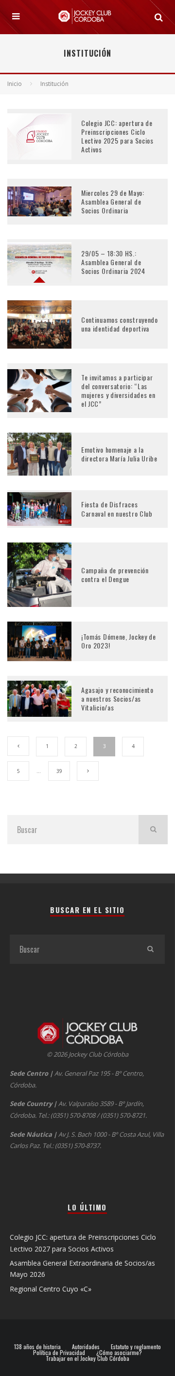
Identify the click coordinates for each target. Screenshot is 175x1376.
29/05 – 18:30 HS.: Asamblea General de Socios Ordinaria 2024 (113, 262)
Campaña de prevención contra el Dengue (115, 574)
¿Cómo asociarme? (119, 1352)
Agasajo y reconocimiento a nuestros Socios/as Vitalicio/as (117, 698)
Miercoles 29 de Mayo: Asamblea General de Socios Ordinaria (112, 201)
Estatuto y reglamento (136, 1347)
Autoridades (86, 1347)
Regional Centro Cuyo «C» (50, 1288)
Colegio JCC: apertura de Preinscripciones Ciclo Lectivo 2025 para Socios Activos (117, 136)
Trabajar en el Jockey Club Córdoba (87, 1358)
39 (59, 771)
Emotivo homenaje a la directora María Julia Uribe (119, 453)
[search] (153, 829)
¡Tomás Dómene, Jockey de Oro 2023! (118, 640)
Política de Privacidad (59, 1352)
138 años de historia (37, 1347)
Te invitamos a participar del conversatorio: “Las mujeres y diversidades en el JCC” (118, 390)
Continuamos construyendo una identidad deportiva (119, 324)
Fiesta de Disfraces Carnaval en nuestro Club (117, 508)
